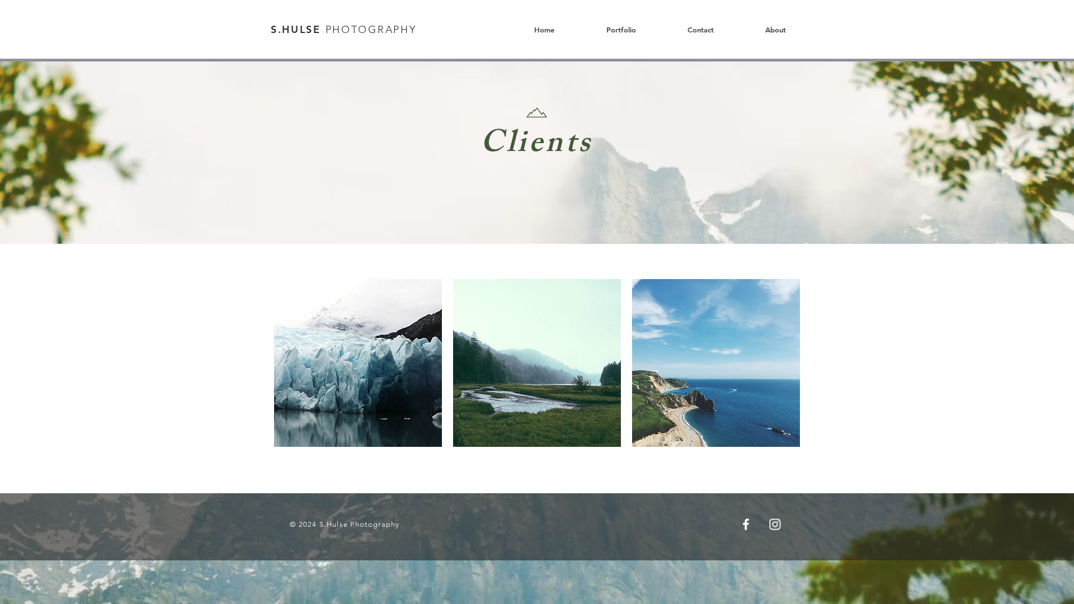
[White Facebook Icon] (745, 524)
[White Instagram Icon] (775, 524)
